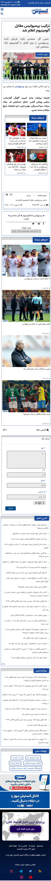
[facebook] (44, 223)
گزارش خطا (42, 430)
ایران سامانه (19, 864)
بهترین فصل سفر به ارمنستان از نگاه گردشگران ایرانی (28, 615)
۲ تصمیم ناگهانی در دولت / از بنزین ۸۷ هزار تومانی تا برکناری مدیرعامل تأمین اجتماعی (26, 651)
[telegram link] (21, 870)
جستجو (40, 845)
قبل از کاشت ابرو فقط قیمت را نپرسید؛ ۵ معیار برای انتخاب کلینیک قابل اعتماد (27, 580)
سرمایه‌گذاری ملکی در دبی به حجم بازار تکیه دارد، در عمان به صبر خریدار (26, 622)
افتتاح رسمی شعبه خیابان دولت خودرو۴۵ (32, 587)
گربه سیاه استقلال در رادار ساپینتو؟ (36, 414)
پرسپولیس (19, 86)
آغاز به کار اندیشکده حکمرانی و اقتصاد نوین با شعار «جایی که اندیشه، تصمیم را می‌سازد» (26, 594)
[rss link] (40, 870)
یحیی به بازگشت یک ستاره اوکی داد (36, 369)
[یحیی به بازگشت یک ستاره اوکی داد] (26, 351)
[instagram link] (11, 870)
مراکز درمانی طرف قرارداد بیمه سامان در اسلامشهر (30, 533)
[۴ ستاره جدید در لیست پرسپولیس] (26, 261)
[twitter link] (30, 870)
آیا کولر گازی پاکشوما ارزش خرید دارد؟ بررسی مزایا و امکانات (26, 572)
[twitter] (34, 223)
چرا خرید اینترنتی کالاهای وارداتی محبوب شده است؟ (29, 539)
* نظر (43, 448)
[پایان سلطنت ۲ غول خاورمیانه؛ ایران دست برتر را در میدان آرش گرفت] (39, 223)
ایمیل (43, 480)
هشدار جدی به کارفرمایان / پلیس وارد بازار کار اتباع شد (28, 643)
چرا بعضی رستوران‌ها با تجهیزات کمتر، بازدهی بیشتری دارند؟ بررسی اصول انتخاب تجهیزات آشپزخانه (27, 631)
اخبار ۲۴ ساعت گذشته (26, 849)
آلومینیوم (27, 215)
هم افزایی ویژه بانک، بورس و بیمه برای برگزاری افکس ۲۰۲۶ (26, 601)
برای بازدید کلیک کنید (26, 829)
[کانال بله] (25, 800)
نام (44, 469)
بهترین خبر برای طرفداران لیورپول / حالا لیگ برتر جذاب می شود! (16, 167)
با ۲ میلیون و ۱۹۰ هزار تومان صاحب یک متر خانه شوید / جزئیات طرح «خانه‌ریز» (26, 741)
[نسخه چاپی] (7, 194)
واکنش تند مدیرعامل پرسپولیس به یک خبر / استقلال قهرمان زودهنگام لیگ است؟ (38, 167)
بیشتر (3, 664)
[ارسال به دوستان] (11, 194)
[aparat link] (21, 877)
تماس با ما (22, 845)
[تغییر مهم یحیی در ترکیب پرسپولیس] (26, 306)
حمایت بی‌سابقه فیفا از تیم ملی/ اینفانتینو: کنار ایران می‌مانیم (38, 141)
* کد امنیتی (42, 492)
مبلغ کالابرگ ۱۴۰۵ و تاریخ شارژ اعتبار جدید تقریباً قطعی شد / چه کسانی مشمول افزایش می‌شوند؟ (26, 679)
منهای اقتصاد (42, 195)
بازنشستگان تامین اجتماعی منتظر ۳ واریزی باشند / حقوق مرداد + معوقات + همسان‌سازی (25, 732)
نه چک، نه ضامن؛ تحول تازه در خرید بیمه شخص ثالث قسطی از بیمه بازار (25, 608)
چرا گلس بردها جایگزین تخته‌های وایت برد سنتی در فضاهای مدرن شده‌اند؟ (27, 555)
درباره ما (32, 845)
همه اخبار (13, 845)
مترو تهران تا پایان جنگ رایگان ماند (35, 638)
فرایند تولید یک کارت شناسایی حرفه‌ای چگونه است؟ (29, 657)
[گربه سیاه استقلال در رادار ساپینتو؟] (26, 396)
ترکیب (26, 219)
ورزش (28, 195)
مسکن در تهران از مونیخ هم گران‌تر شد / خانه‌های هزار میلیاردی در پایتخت (26, 702)
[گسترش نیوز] (40, 11)
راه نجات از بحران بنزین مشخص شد (34, 714)
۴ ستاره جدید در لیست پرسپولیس (37, 278)
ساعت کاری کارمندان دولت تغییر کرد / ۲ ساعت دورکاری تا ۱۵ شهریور (27, 546)
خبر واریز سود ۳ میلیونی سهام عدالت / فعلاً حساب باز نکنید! (26, 708)
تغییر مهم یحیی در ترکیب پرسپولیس (36, 324)
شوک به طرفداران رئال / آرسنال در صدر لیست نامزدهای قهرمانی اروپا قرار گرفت (17, 141)
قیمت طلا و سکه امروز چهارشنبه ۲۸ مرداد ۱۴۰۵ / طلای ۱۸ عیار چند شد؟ (26, 688)
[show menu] (2, 9)
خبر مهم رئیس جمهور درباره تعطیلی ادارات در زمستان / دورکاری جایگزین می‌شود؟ (26, 526)
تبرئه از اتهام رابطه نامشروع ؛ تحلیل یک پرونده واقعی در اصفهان (24, 562)
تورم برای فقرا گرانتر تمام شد (37, 725)
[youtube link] (30, 876)
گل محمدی (15, 215)
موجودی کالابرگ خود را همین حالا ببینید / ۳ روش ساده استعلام (24, 694)
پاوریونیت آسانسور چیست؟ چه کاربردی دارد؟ (31, 567)
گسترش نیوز (14, 855)
